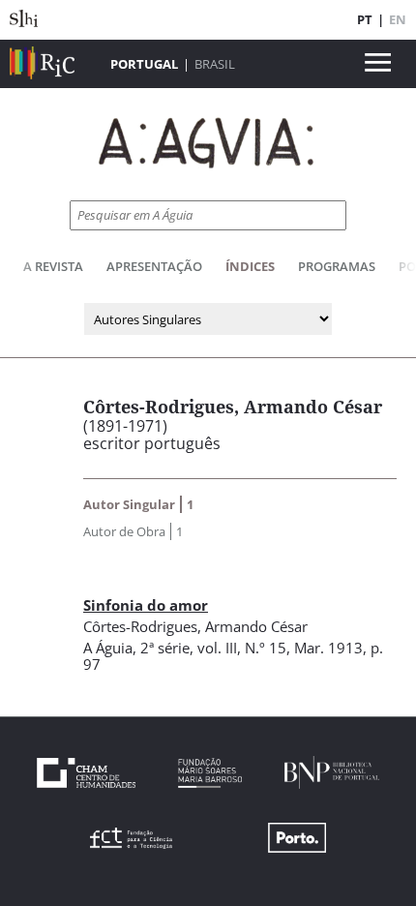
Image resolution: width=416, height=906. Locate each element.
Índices (250, 266)
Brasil (214, 64)
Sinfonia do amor (145, 605)
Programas (336, 266)
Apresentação (154, 266)
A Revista (53, 266)
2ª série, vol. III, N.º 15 (213, 647)
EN (397, 19)
